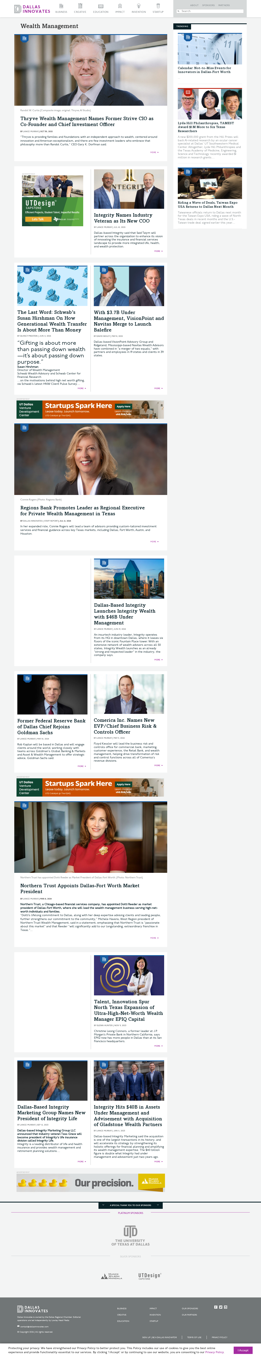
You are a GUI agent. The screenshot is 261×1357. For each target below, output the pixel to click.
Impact (120, 12)
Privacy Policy (219, 1337)
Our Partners (189, 1315)
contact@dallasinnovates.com (34, 1326)
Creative (80, 12)
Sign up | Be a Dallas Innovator (159, 1337)
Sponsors (208, 5)
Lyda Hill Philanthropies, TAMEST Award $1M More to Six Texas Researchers (206, 127)
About (194, 5)
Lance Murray (30, 131)
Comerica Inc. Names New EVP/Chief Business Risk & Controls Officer (125, 726)
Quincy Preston (29, 336)
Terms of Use (194, 1337)
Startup (158, 12)
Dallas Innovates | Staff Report (40, 521)
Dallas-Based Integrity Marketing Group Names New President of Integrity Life (51, 1113)
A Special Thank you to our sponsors (130, 1205)
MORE (153, 152)
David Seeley (103, 336)
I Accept (243, 1350)
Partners (224, 5)
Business (61, 12)
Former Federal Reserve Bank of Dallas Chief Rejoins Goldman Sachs (51, 727)
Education (100, 12)
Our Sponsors (190, 1308)
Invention (139, 12)
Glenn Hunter (105, 1025)
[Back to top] (245, 1331)
